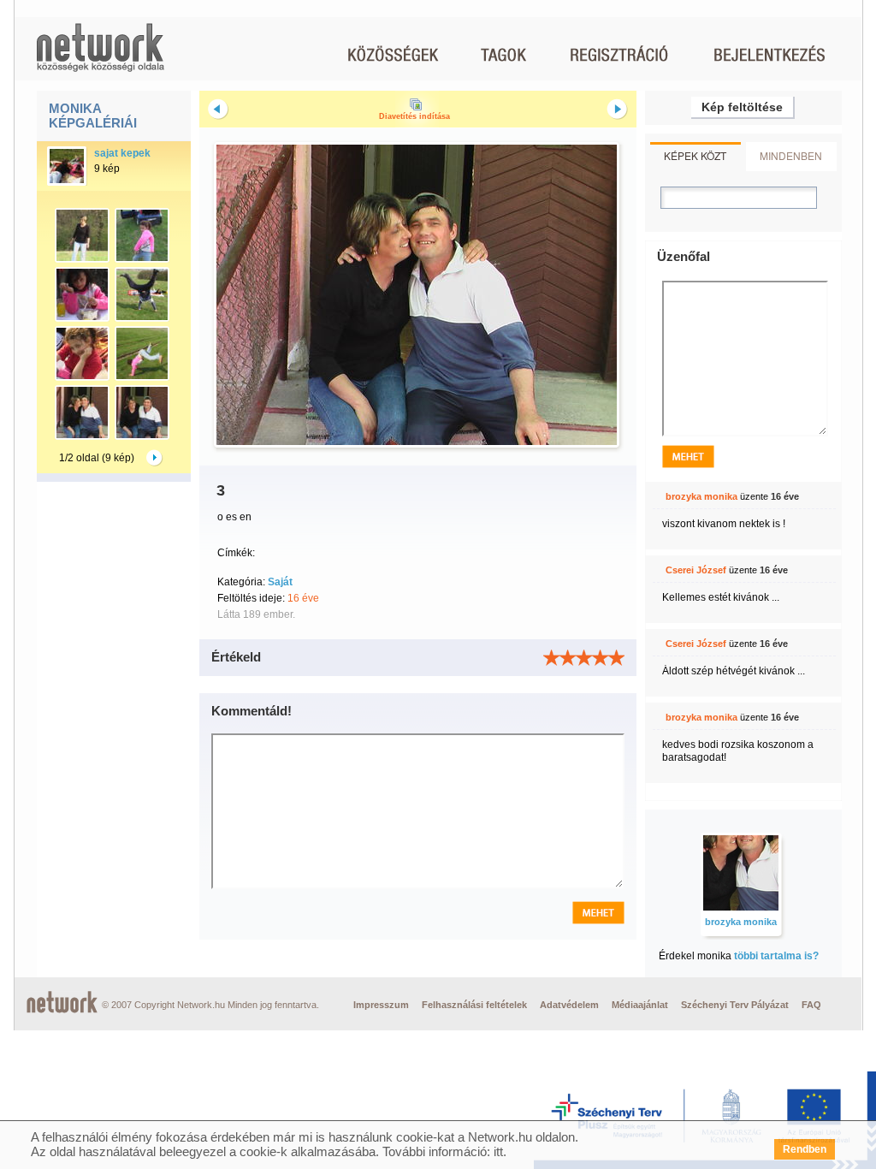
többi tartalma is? (776, 956)
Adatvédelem (569, 1005)
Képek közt (695, 155)
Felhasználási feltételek (474, 1005)
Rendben (804, 1149)
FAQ (811, 1005)
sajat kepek (122, 153)
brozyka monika (701, 496)
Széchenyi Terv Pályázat (735, 1005)
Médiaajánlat (640, 1005)
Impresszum (381, 1005)
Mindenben (791, 155)
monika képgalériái (93, 115)
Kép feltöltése (742, 107)
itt (498, 1151)
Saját (280, 582)
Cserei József (696, 570)
